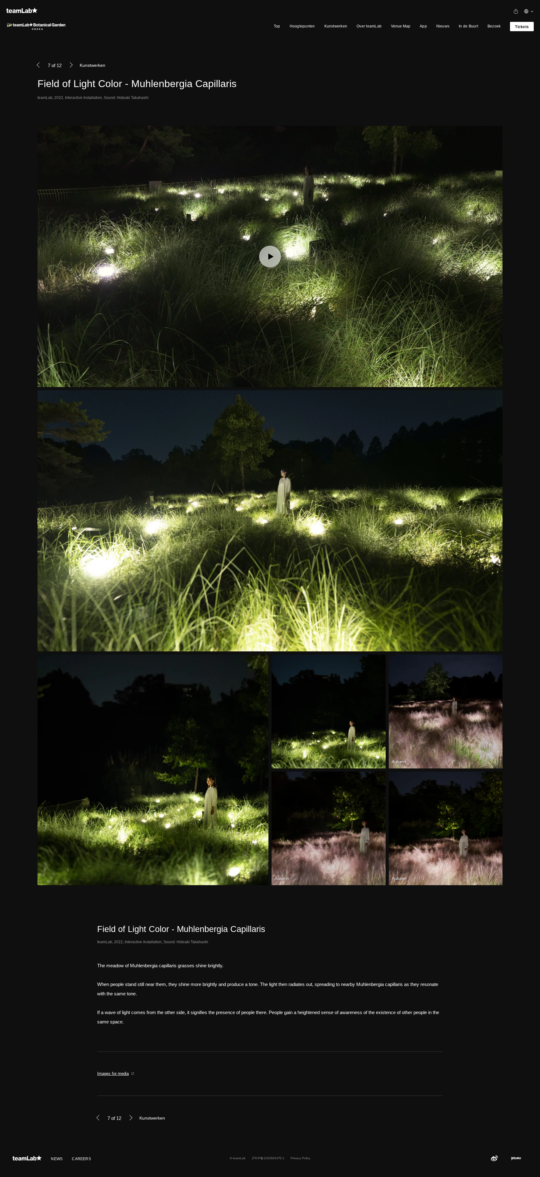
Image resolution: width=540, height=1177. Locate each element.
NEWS (56, 1159)
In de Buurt (468, 26)
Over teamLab (369, 26)
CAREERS (81, 1159)
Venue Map (400, 26)
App (423, 26)
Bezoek (494, 26)
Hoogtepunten (302, 26)
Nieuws (442, 26)
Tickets (522, 27)
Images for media (113, 1073)
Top (277, 26)
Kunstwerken (336, 26)
